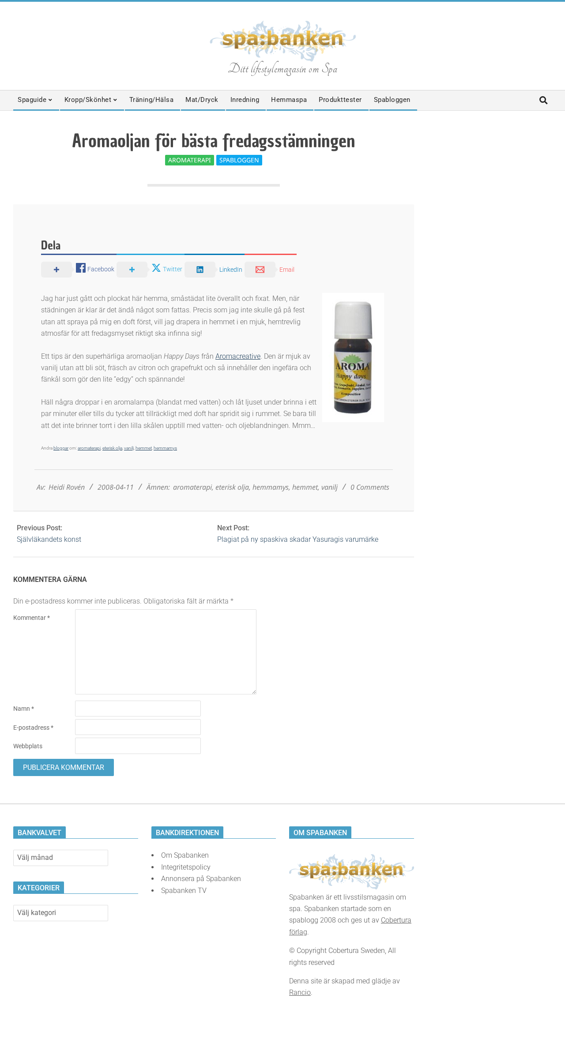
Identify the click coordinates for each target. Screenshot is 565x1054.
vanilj (129, 448)
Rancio (300, 992)
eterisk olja (112, 448)
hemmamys (165, 448)
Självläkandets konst (49, 539)
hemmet (144, 448)
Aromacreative (237, 356)
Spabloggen (239, 160)
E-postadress (33, 727)
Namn (23, 708)
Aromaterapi (189, 160)
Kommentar (31, 617)
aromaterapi (89, 448)
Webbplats (27, 746)
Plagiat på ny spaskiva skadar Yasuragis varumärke (297, 539)
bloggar (60, 448)
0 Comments (369, 487)
